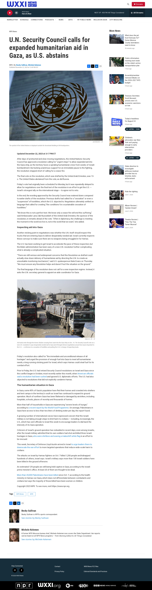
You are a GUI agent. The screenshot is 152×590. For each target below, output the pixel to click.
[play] (10, 13)
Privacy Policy (59, 571)
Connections (37, 20)
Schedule (24, 20)
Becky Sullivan (21, 65)
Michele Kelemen (34, 65)
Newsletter (12, 20)
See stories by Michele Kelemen (36, 539)
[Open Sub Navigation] (56, 20)
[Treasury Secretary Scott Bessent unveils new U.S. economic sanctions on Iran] (116, 99)
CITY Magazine (115, 20)
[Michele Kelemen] (14, 535)
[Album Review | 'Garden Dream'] (116, 209)
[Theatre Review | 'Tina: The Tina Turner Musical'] (116, 223)
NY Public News (84, 20)
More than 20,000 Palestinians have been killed (37, 475)
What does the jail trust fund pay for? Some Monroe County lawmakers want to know (132, 40)
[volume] (16, 12)
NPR (31, 494)
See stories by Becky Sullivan (35, 518)
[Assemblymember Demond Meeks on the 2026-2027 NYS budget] (116, 79)
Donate (139, 4)
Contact (57, 566)
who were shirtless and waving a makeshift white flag (56, 436)
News (61, 20)
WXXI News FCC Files (91, 566)
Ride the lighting (131, 191)
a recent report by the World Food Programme (48, 408)
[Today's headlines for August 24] (116, 122)
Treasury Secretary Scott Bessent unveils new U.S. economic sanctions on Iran (133, 101)
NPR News (13, 31)
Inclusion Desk (100, 20)
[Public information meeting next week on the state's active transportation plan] (116, 62)
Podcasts (49, 20)
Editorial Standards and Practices (95, 571)
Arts (70, 20)
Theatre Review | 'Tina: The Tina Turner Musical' (131, 221)
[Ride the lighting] (116, 195)
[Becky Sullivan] (14, 516)
